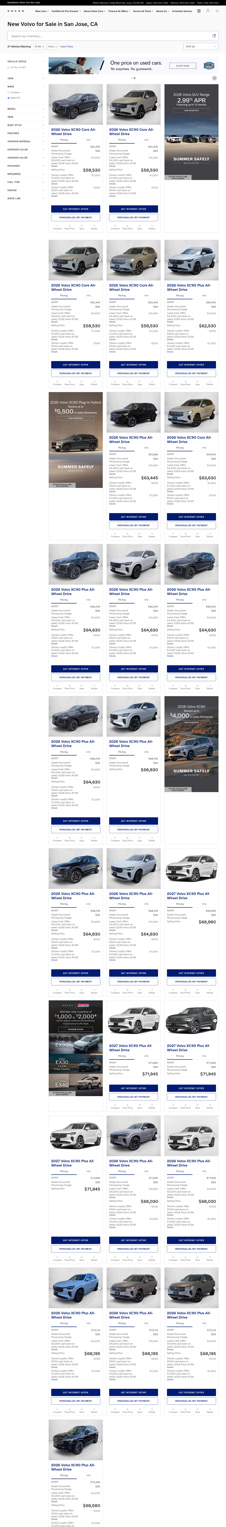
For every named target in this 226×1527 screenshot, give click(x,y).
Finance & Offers (118, 11)
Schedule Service (182, 11)
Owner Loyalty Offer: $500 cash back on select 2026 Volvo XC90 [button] (64, 191)
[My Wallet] (199, 11)
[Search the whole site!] (217, 11)
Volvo (51, 46)
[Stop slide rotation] (215, 78)
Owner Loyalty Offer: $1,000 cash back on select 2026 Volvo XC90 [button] (64, 179)
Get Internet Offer (75, 209)
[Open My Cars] (207, 11)
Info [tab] (88, 139)
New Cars (40, 11)
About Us (161, 11)
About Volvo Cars (93, 11)
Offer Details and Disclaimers (179, 178)
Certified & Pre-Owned (65, 11)
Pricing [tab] (64, 139)
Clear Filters (66, 46)
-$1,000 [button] (95, 175)
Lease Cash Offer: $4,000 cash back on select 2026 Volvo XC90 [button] (64, 161)
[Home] (15, 11)
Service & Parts (142, 11)
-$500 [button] (96, 187)
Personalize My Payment (75, 217)
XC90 (38, 46)
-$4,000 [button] (95, 157)
